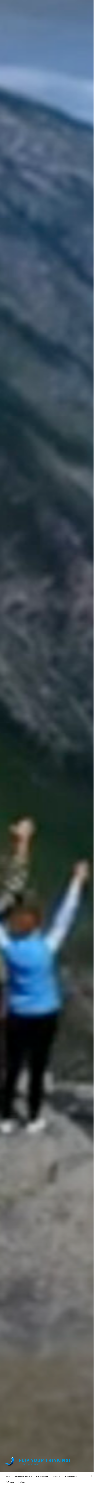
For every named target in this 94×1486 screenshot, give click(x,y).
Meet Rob (56, 1476)
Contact (21, 1482)
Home (8, 1476)
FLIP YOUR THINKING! (44, 1460)
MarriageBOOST (42, 1476)
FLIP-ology (10, 1482)
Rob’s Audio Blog (71, 1476)
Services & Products (22, 1476)
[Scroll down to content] (91, 1476)
